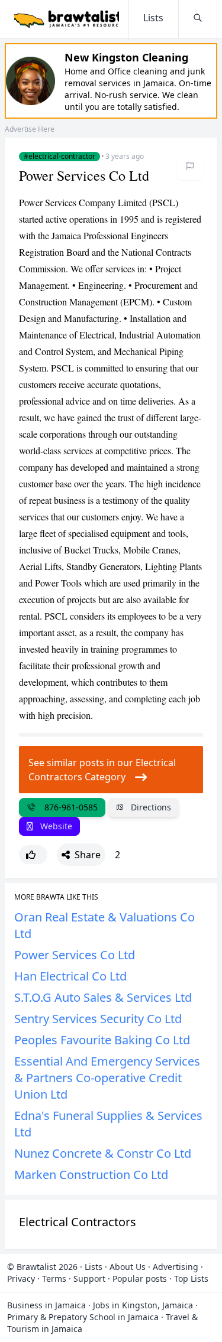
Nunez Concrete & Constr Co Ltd (102, 1153)
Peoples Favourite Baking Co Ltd (102, 1040)
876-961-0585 (69, 807)
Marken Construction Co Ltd (91, 1175)
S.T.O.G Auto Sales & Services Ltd (103, 997)
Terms (54, 1278)
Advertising (175, 1266)
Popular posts (139, 1278)
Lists (93, 1266)
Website (55, 826)
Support (89, 1278)
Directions (149, 807)
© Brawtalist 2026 (42, 1266)
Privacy (21, 1278)
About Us (128, 1266)
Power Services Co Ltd (74, 955)
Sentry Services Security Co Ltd (98, 1019)
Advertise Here (29, 129)
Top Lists (191, 1278)
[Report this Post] (190, 166)
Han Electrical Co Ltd (70, 976)
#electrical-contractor (59, 156)
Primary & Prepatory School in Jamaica (83, 1317)
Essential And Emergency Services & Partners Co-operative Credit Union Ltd (107, 1077)
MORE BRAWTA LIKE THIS (56, 897)
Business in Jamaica (46, 1305)
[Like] (33, 854)
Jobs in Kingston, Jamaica (143, 1305)
